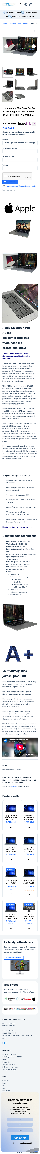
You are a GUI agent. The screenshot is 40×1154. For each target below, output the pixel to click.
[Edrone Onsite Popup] (20, 577)
